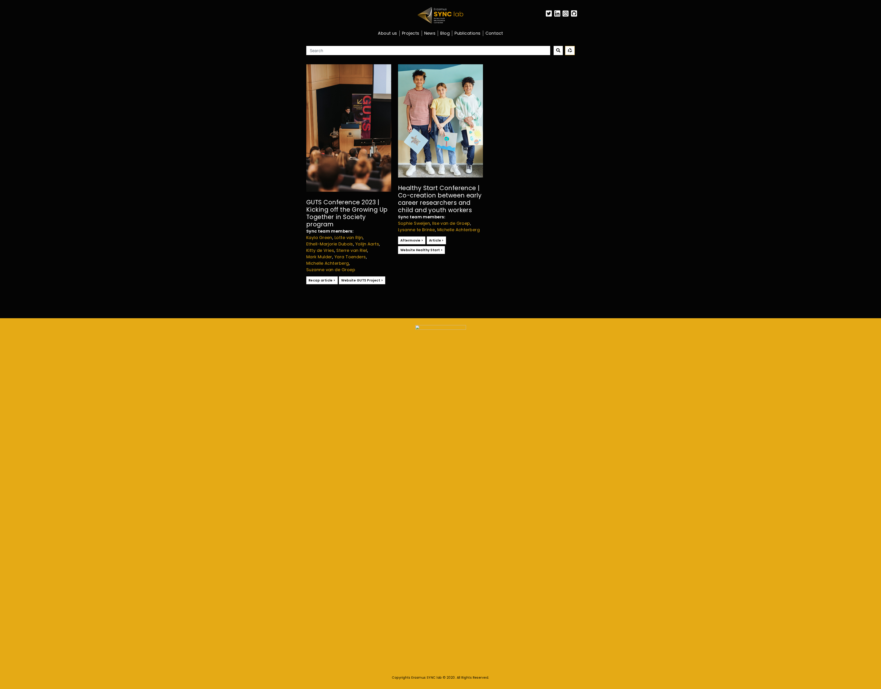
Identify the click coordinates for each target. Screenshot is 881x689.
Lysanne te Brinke (416, 230)
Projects (410, 33)
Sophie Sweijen (414, 223)
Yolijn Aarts (367, 244)
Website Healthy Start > (421, 250)
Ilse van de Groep (451, 223)
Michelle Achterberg (327, 263)
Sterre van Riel (351, 250)
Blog (445, 33)
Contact (494, 33)
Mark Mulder (319, 257)
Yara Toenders (350, 257)
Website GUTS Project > (362, 280)
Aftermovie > (411, 240)
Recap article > (322, 280)
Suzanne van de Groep (330, 270)
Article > (436, 240)
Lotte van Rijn (349, 237)
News (430, 33)
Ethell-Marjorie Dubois (329, 244)
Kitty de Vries (320, 250)
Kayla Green (319, 237)
